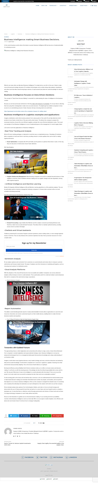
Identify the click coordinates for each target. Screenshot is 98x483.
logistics (63, 5)
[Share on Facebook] (38, 423)
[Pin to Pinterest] (41, 423)
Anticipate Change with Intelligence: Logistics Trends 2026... (82, 83)
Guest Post (83, 5)
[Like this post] (35, 423)
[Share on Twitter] (40, 423)
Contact (72, 1)
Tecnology (52, 5)
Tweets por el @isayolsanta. (75, 59)
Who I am (44, 5)
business (20, 34)
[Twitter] (92, 6)
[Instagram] (94, 6)
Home (37, 5)
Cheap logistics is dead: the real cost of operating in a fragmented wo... (83, 111)
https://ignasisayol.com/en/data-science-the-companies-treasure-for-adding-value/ (25, 111)
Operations (73, 5)
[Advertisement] (49, 20)
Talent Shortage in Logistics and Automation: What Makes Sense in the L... (83, 165)
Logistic (13, 34)
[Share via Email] (43, 423)
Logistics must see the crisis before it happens (24, 1)
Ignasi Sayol (11, 41)
